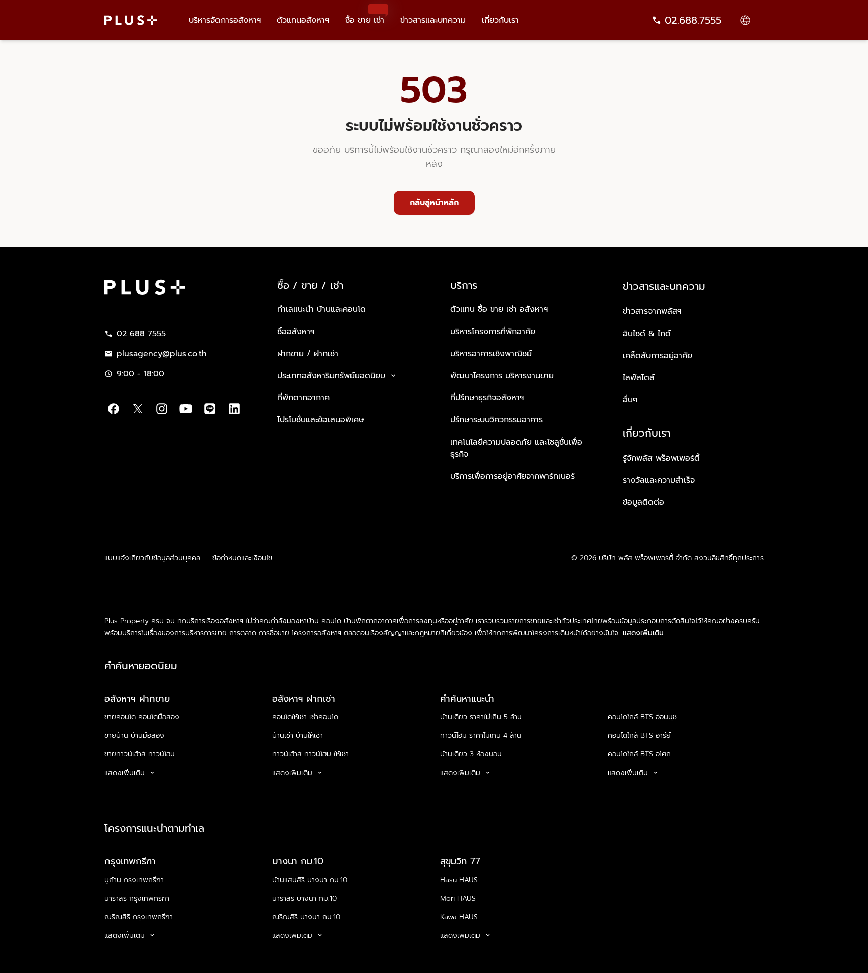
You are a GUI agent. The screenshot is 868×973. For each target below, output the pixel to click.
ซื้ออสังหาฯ (295, 332)
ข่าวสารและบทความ (433, 20)
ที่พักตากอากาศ (303, 398)
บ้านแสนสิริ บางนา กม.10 (309, 880)
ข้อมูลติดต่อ (643, 502)
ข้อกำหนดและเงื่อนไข (242, 558)
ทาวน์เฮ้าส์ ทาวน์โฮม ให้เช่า (310, 754)
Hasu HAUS (459, 880)
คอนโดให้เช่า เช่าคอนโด (305, 717)
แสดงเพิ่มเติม (643, 633)
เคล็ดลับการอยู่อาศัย (657, 356)
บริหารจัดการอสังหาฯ (225, 20)
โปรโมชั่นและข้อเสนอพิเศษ (320, 420)
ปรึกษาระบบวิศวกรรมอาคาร (496, 420)
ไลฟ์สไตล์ (639, 378)
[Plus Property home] (130, 20)
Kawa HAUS (459, 917)
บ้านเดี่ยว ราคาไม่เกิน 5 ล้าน (481, 717)
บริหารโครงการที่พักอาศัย (492, 332)
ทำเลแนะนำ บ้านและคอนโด (321, 309)
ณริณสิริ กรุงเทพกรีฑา (138, 917)
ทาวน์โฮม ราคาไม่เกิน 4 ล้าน (480, 735)
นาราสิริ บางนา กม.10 (304, 898)
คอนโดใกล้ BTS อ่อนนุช (642, 717)
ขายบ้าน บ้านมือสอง (134, 735)
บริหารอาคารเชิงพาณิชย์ (491, 354)
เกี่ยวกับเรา (500, 20)
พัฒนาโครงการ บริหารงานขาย (502, 376)
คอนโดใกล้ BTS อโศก (639, 754)
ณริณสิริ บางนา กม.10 (306, 917)
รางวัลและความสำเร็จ (659, 480)
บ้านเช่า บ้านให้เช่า (297, 735)
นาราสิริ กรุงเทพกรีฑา (136, 898)
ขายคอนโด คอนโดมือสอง (141, 717)
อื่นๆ (630, 400)
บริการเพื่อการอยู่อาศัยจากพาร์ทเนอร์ (512, 476)
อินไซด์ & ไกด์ (647, 334)
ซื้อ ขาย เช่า (364, 15)
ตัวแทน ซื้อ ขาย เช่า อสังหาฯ (499, 309)
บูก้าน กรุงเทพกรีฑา (134, 880)
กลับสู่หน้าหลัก (434, 203)
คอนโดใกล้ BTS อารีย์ (639, 735)
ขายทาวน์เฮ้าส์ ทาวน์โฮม (139, 754)
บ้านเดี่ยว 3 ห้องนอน (471, 754)
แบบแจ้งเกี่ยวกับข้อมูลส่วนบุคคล (152, 558)
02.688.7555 (693, 20)
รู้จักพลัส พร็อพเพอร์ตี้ (661, 458)
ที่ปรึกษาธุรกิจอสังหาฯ (487, 398)
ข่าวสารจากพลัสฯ (652, 311)
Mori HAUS (458, 898)
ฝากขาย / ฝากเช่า (307, 354)
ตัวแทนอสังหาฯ (303, 20)
